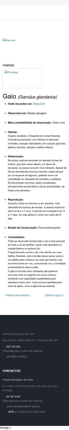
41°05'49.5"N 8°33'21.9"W (29, 411)
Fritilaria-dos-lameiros (17, 295)
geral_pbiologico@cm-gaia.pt (23, 406)
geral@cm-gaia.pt (17, 356)
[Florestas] (34, 78)
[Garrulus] (34, 49)
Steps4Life (39, 103)
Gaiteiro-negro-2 (54, 295)
